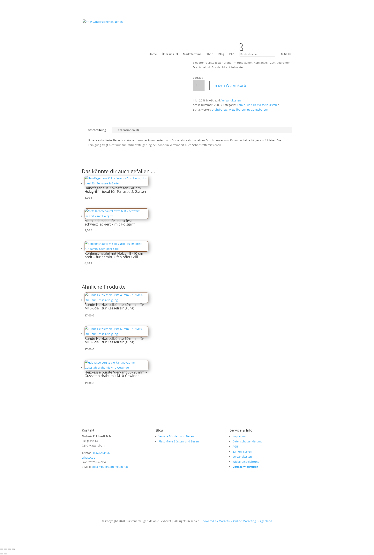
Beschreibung (97, 130)
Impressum (240, 436)
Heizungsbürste (257, 109)
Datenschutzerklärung (247, 441)
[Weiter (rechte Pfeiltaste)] (5, 553)
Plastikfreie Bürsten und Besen (179, 441)
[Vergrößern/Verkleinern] (1, 549)
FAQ (232, 54)
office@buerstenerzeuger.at (110, 467)
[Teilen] (9, 549)
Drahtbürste (220, 109)
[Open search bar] (258, 45)
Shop (209, 54)
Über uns (168, 54)
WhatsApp (88, 457)
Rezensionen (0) (128, 130)
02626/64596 (101, 453)
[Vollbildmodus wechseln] (5, 549)
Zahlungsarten (242, 451)
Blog (221, 54)
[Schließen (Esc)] (13, 549)
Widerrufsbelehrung (246, 461)
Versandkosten (231, 100)
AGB (235, 446)
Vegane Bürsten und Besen (176, 436)
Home (153, 54)
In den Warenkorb (229, 85)
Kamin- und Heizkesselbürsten (257, 105)
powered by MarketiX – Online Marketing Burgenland (237, 521)
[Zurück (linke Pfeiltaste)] (1, 553)
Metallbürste (237, 109)
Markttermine (192, 54)
